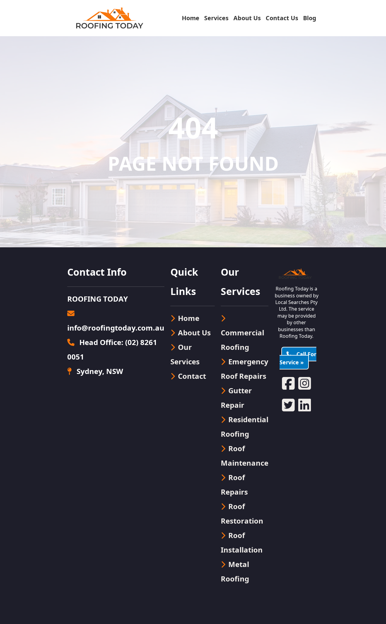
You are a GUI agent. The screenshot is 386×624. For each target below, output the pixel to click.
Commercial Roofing (242, 340)
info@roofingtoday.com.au (115, 328)
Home (190, 18)
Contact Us (282, 18)
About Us (247, 18)
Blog (309, 18)
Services (216, 18)
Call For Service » (298, 358)
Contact (192, 376)
